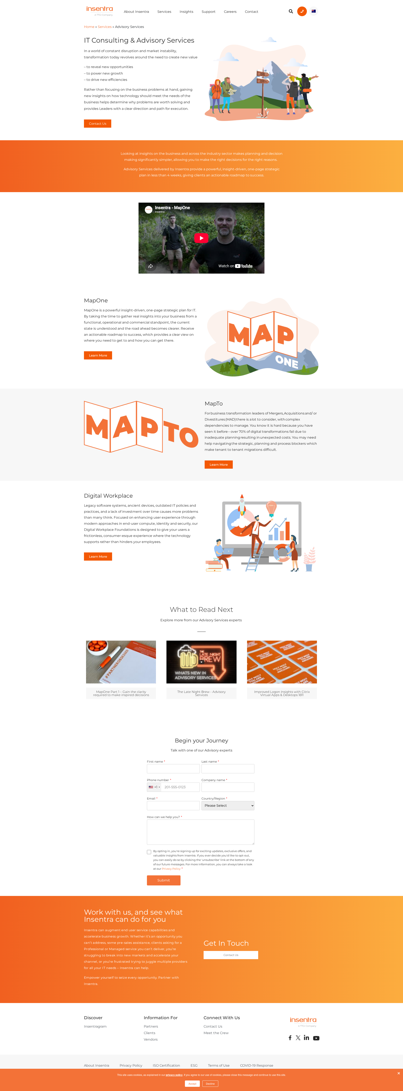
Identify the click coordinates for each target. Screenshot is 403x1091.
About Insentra (136, 12)
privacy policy (174, 1075)
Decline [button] (210, 1083)
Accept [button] (192, 1083)
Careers (230, 12)
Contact (251, 12)
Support (209, 12)
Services (164, 12)
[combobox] (154, 787)
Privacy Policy (171, 868)
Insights (186, 12)
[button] (97, 123)
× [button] (399, 1072)
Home (89, 27)
